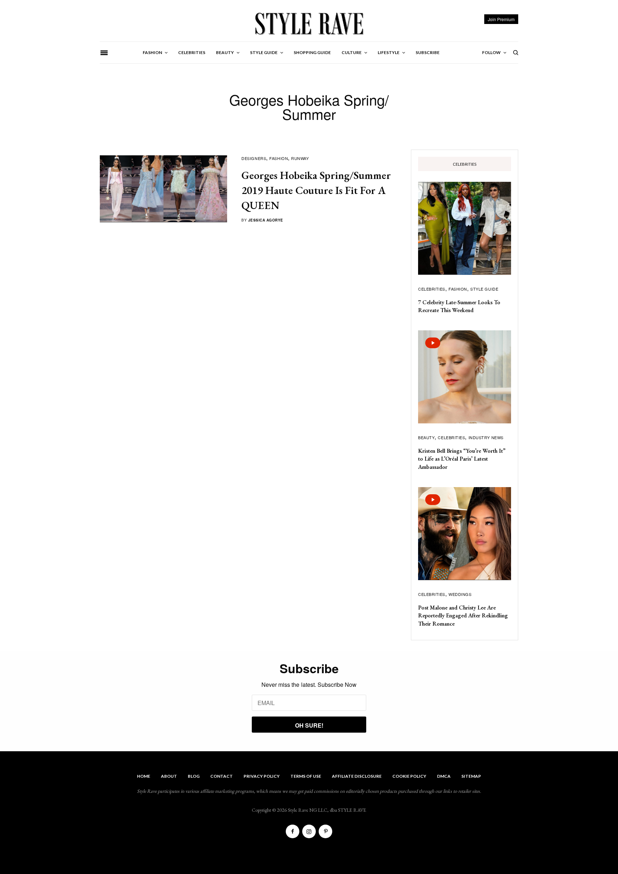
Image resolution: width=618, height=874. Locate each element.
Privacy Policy (262, 776)
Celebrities (431, 289)
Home (143, 776)
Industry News (486, 437)
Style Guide (484, 289)
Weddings (459, 594)
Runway (300, 158)
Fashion (278, 158)
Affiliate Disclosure (357, 776)
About (169, 776)
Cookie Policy (409, 776)
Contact (221, 776)
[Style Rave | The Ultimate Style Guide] (309, 23)
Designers (253, 158)
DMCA (444, 776)
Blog (194, 776)
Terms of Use (305, 776)
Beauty (426, 437)
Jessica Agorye (265, 220)
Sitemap (471, 776)
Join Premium (501, 19)
